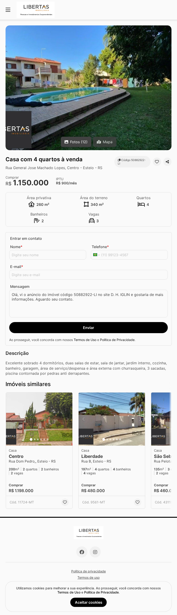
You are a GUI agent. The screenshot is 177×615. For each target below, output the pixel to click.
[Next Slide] (167, 87)
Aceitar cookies (88, 602)
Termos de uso (88, 577)
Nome (16, 246)
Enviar (88, 327)
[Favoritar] (157, 162)
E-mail (16, 266)
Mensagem (20, 286)
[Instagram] (95, 551)
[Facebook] (81, 551)
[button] (88, 87)
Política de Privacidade (117, 340)
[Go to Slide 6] (47, 439)
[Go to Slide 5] (44, 439)
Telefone (100, 246)
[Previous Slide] (9, 87)
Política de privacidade (88, 571)
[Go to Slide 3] (38, 439)
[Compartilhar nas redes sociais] (167, 162)
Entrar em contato (26, 238)
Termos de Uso (85, 340)
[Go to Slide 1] (31, 439)
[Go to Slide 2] (34, 439)
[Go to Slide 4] (41, 439)
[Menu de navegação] (8, 10)
